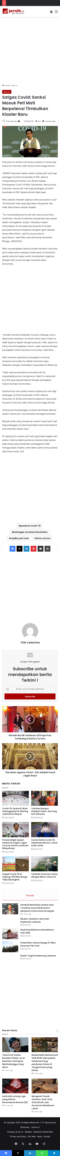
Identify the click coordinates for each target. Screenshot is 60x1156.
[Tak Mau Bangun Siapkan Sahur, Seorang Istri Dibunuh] (44, 798)
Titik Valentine (12, 121)
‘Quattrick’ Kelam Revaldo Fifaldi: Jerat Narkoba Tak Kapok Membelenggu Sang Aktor (13, 1061)
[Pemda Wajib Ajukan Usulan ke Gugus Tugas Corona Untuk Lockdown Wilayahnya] (15, 829)
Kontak (47, 1136)
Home (7, 85)
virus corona (43, 538)
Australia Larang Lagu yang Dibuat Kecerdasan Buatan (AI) (15, 1099)
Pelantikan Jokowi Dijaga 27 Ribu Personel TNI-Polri (38, 944)
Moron (14, 85)
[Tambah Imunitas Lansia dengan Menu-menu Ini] (44, 863)
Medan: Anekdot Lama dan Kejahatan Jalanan (34, 920)
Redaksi (28, 1132)
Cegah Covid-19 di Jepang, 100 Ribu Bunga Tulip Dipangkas (14, 877)
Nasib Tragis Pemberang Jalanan (38, 955)
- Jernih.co (35, 1127)
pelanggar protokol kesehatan (30, 531)
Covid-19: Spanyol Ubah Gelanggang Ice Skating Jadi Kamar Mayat (15, 811)
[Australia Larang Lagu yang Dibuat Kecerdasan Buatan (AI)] (15, 1086)
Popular (30, 895)
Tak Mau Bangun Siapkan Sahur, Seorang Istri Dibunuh (44, 811)
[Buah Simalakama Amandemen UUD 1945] (10, 933)
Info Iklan (32, 1136)
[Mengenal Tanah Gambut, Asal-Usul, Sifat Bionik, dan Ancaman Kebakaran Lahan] (45, 1086)
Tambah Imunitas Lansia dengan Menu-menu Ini (44, 875)
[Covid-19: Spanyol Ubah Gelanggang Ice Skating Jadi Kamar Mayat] (15, 798)
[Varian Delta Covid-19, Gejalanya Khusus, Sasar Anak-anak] (44, 829)
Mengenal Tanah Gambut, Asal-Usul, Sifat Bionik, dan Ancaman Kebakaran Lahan (43, 1102)
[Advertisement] (30, 50)
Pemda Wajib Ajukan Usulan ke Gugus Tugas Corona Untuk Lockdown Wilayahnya (15, 844)
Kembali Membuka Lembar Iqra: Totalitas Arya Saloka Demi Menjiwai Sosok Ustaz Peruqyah (37, 907)
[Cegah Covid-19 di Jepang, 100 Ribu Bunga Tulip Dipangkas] (15, 863)
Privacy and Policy (18, 1136)
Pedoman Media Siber (43, 1132)
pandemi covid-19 (30, 525)
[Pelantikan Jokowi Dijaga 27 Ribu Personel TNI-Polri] (10, 946)
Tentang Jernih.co (15, 1132)
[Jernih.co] (13, 11)
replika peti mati (19, 538)
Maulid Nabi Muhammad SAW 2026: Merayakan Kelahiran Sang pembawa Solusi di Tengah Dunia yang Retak (45, 1063)
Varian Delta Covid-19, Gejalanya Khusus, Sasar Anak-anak (44, 843)
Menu (40, 1136)
